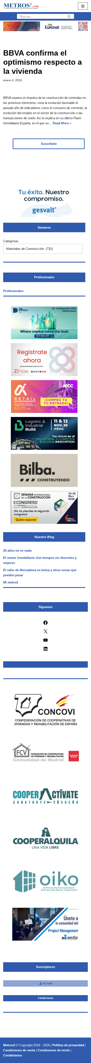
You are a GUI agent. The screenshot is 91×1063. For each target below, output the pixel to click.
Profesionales (13, 291)
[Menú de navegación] (83, 6)
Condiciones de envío (54, 1050)
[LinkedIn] (45, 650)
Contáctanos (45, 998)
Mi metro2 (10, 582)
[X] (45, 633)
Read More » (62, 123)
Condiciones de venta (19, 1050)
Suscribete (49, 143)
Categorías (10, 241)
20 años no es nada (17, 550)
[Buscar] (69, 16)
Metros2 (9, 1045)
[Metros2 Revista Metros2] (21, 6)
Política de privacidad (68, 1045)
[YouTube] (45, 641)
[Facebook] (45, 624)
